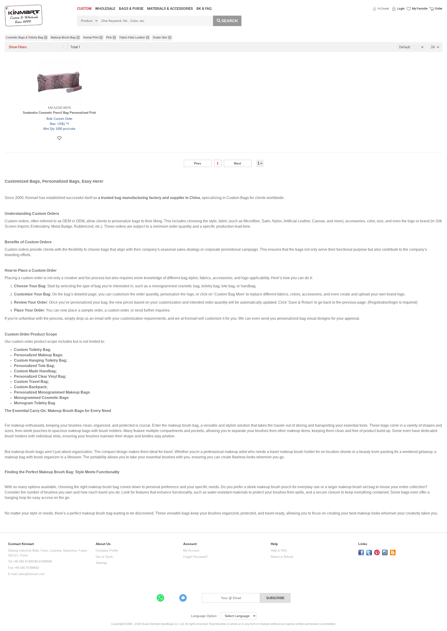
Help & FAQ (279, 550)
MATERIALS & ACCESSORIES (170, 9)
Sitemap (101, 563)
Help (274, 544)
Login (401, 8)
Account (190, 544)
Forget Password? (195, 557)
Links (362, 544)
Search (229, 21)
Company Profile (107, 550)
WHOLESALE (105, 9)
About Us (103, 544)
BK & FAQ (204, 9)
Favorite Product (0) (408, 17)
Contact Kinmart (21, 544)
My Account (191, 550)
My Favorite (419, 8)
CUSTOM (84, 9)
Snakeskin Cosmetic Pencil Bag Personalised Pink (59, 112)
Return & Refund (282, 557)
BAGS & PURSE (131, 9)
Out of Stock (104, 557)
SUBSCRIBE (275, 598)
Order (438, 8)
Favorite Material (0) (408, 23)
